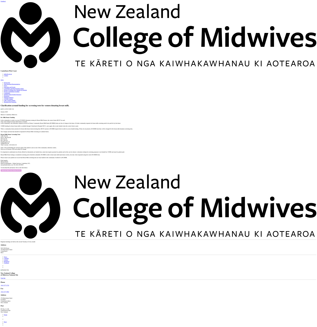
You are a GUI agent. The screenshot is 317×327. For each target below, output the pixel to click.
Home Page (7, 82)
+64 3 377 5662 (5, 291)
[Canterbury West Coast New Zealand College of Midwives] (158, 67)
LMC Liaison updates (9, 100)
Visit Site (3, 278)
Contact (6, 75)
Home (5, 315)
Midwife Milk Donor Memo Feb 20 (11, 170)
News (5, 85)
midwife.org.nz (8, 74)
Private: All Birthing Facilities (11, 91)
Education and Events (9, 87)
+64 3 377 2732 (5, 285)
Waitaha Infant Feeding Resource (12, 94)
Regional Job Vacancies (10, 102)
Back (5, 322)
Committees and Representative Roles (14, 88)
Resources (6, 96)
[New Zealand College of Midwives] (158, 238)
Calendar (6, 258)
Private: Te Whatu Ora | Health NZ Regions (15, 90)
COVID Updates (8, 99)
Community (7, 93)
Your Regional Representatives (12, 84)
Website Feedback (8, 97)
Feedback (6, 263)
